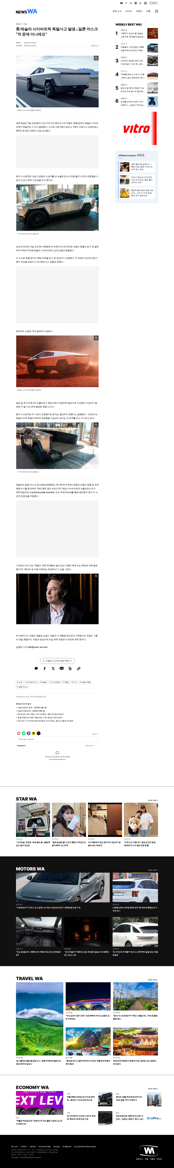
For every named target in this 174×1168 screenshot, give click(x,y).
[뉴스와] (149, 1150)
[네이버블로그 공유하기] (61, 668)
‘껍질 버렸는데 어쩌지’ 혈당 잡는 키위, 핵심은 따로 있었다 (40, 717)
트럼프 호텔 (86, 682)
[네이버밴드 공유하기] (70, 668)
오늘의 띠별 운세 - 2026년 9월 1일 (31, 711)
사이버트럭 (56, 682)
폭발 (66, 682)
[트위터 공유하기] (53, 668)
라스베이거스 (32, 682)
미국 (20, 682)
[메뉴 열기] (156, 11)
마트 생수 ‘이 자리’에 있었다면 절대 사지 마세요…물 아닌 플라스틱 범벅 (45, 721)
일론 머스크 (23, 687)
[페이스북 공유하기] (44, 668)
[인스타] (135, 3)
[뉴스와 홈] (26, 11)
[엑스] (130, 3)
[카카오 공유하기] (36, 668)
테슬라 (44, 682)
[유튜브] (121, 3)
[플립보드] (145, 3)
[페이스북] (126, 3)
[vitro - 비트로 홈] (137, 128)
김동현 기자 (95, 46)
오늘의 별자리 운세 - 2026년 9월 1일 (32, 707)
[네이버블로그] (140, 3)
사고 (75, 682)
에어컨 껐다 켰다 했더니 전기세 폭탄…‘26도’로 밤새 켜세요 (40, 714)
